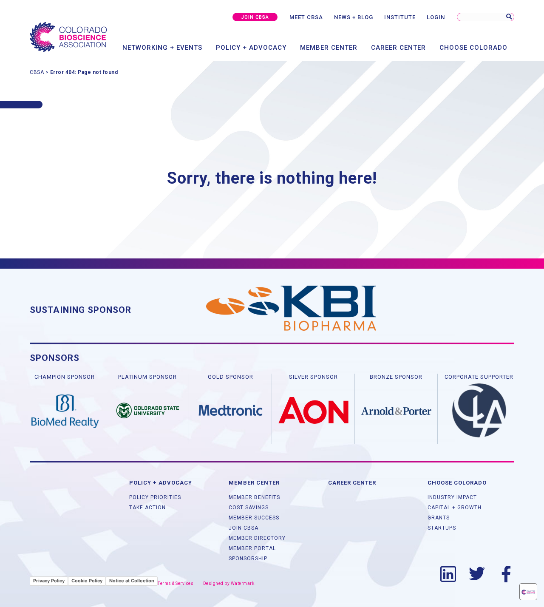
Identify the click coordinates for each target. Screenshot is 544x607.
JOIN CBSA (255, 17)
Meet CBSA (306, 17)
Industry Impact (452, 497)
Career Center (398, 47)
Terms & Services (175, 583)
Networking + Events (162, 47)
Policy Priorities (155, 497)
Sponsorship (248, 559)
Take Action (147, 508)
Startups (442, 528)
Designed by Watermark (229, 583)
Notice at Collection (131, 581)
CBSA (37, 72)
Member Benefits (254, 497)
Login (436, 17)
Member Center (328, 47)
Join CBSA (243, 528)
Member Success (254, 518)
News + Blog (353, 17)
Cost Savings (249, 508)
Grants (439, 518)
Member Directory (257, 538)
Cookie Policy (86, 581)
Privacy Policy (49, 581)
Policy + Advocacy (251, 47)
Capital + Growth (455, 508)
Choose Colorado (473, 47)
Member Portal (252, 548)
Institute (400, 17)
